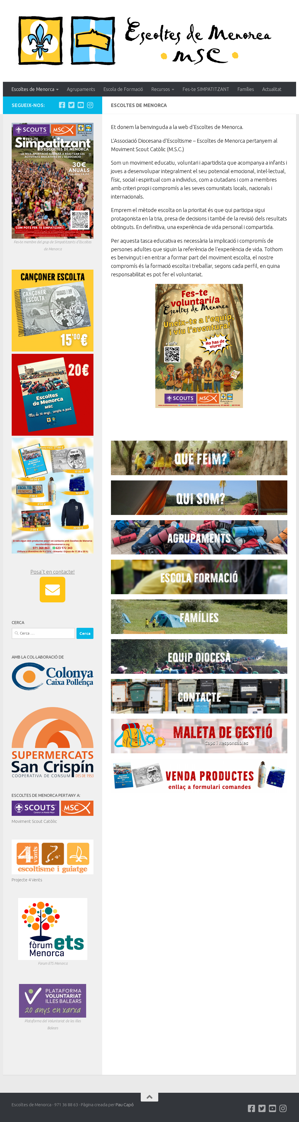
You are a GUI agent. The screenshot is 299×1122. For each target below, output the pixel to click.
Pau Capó (125, 1104)
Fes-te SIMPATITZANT (205, 89)
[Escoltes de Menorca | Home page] (149, 41)
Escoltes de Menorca (32, 89)
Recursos (160, 89)
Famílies (245, 89)
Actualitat (271, 89)
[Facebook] (61, 104)
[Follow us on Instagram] (89, 104)
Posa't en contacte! (52, 572)
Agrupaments (81, 89)
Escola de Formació (123, 89)
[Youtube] (80, 104)
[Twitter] (71, 104)
